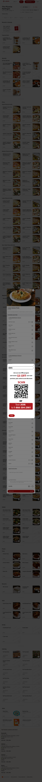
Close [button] (11, 415)
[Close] (33, 365)
